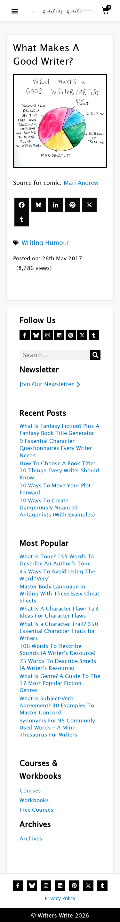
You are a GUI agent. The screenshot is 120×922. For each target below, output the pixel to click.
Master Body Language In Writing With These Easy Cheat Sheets (59, 594)
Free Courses (36, 810)
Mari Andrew (81, 182)
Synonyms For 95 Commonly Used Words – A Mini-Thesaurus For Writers (57, 728)
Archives (31, 839)
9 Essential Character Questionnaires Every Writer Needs (56, 448)
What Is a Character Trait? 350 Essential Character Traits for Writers (59, 631)
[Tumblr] (21, 219)
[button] (14, 10)
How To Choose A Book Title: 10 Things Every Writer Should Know (59, 471)
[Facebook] (21, 205)
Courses (30, 791)
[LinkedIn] (55, 205)
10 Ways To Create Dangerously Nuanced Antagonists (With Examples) (57, 508)
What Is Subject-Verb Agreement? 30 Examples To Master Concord (57, 706)
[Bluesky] (38, 205)
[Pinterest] (72, 205)
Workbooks (34, 800)
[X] (89, 205)
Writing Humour (45, 242)
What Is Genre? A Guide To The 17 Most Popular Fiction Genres (60, 683)
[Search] (95, 355)
